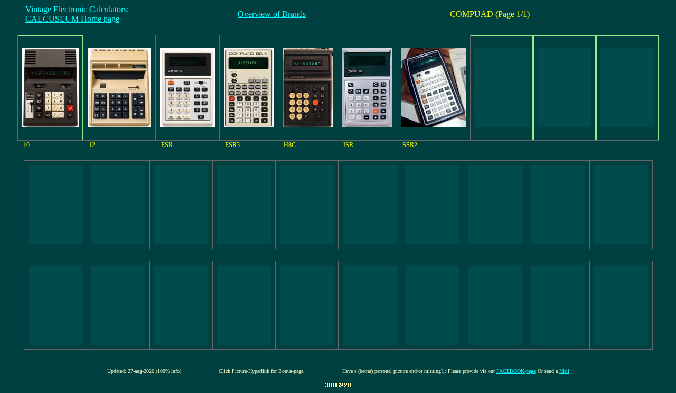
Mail (564, 371)
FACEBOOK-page (516, 371)
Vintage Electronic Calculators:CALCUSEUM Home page (77, 14)
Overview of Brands (272, 14)
